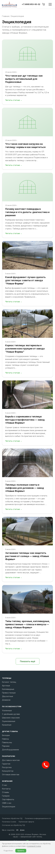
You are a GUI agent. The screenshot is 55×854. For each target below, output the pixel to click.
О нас (4, 785)
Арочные (6, 685)
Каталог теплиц (9, 682)
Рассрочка (7, 767)
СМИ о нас (6, 803)
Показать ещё (27, 661)
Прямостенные (9, 693)
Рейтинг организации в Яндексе (23, 842)
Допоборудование (10, 749)
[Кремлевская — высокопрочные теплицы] (9, 4)
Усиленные (7, 710)
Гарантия (6, 764)
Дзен (22, 830)
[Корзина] (43, 4)
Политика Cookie (9, 822)
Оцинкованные (8, 721)
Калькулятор (7, 771)
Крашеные (6, 725)
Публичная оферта (26, 822)
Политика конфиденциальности (38, 818)
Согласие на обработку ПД (13, 825)
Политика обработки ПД (12, 818)
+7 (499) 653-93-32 (31, 4)
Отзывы (5, 792)
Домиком (6, 700)
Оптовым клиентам (10, 774)
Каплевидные (8, 689)
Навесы (5, 739)
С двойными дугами (11, 714)
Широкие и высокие (11, 718)
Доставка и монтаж (11, 760)
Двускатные (7, 696)
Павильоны (7, 742)
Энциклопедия (8, 806)
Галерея (5, 796)
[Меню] (50, 4)
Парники (5, 746)
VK (17, 830)
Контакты (6, 789)
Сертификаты (8, 799)
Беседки (6, 735)
